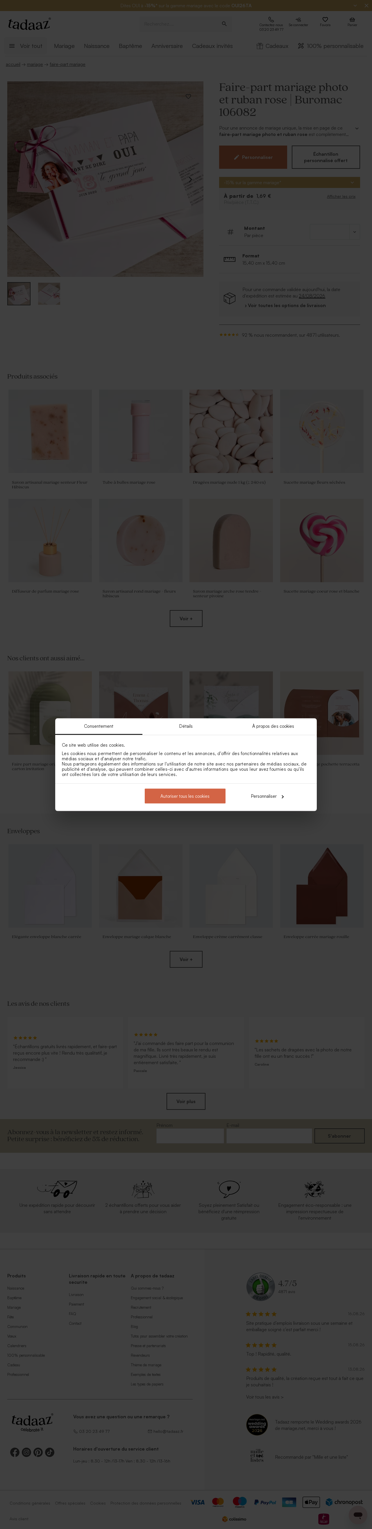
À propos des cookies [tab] (273, 726)
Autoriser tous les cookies (185, 796)
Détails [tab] (186, 726)
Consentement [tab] (98, 726)
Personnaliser (264, 796)
